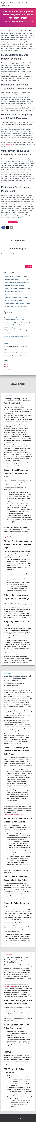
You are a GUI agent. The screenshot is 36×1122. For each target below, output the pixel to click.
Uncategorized (12, 222)
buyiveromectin (9, 144)
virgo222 (6, 366)
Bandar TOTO (7, 369)
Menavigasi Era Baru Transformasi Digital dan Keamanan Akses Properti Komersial (17, 678)
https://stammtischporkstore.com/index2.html (15, 352)
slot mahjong (7, 333)
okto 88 (6, 343)
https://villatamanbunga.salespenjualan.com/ (15, 346)
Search (6, 263)
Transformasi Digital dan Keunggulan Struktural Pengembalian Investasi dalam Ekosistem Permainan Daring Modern (18, 338)
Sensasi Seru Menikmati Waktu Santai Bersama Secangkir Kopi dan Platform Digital (17, 960)
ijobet (5, 349)
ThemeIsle (24, 1118)
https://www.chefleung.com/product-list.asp (15, 355)
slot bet (6, 364)
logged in (10, 253)
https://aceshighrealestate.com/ (13, 814)
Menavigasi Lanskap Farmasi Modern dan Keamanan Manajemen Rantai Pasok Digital (18, 401)
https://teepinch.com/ (10, 537)
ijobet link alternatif (9, 986)
